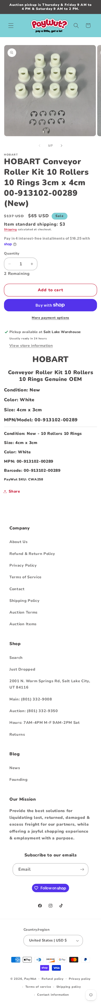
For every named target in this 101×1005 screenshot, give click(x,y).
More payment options (50, 318)
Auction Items (23, 624)
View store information (31, 345)
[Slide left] (39, 145)
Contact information (53, 995)
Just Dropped (22, 669)
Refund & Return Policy (32, 553)
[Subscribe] (82, 869)
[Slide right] (61, 145)
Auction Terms (23, 612)
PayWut (30, 978)
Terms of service (38, 987)
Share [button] (14, 491)
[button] (11, 26)
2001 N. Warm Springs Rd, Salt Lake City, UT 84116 (49, 684)
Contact (17, 589)
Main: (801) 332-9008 (30, 699)
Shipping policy (68, 987)
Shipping (10, 229)
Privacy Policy (23, 565)
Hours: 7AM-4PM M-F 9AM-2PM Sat (44, 722)
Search (16, 657)
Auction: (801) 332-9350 (33, 711)
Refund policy (52, 979)
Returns (17, 734)
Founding (18, 779)
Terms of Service (25, 577)
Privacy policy (80, 979)
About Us (18, 541)
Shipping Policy (24, 600)
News (14, 768)
